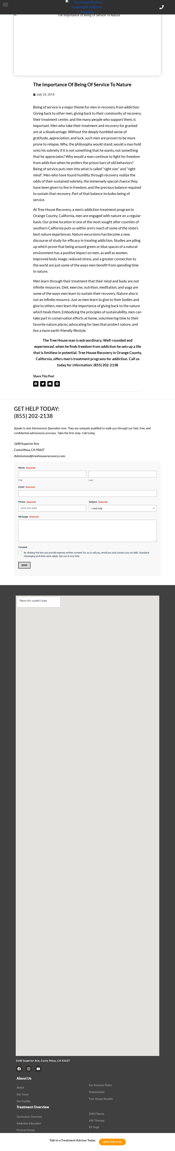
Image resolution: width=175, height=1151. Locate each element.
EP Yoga (94, 1127)
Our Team (23, 1094)
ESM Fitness (96, 1113)
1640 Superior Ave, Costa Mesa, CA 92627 (43, 1060)
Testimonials (96, 1092)
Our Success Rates (100, 1085)
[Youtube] (38, 1068)
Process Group (26, 1130)
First (20, 480)
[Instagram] (28, 1068)
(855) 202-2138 (33, 415)
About (20, 1087)
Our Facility (23, 1101)
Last (91, 480)
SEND (24, 565)
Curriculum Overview (29, 1116)
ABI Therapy (96, 1120)
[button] (5, 4)
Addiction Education (29, 1123)
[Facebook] (19, 1068)
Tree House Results (101, 1099)
